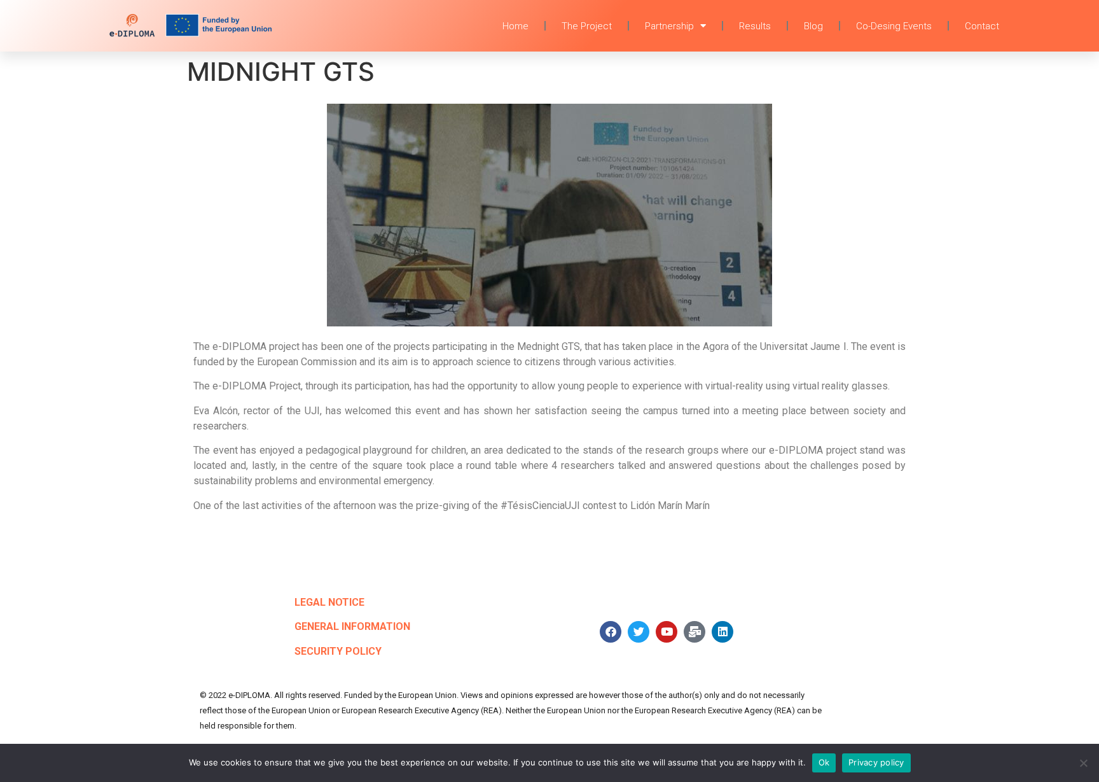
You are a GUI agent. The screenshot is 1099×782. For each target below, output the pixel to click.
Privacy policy (876, 762)
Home (515, 26)
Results (755, 26)
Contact (982, 26)
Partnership (669, 26)
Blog (813, 26)
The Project (587, 26)
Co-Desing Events (894, 26)
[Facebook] (610, 632)
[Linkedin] (722, 632)
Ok (824, 762)
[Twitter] (638, 632)
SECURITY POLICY (338, 651)
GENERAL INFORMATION (352, 626)
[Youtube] (666, 632)
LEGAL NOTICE (329, 602)
